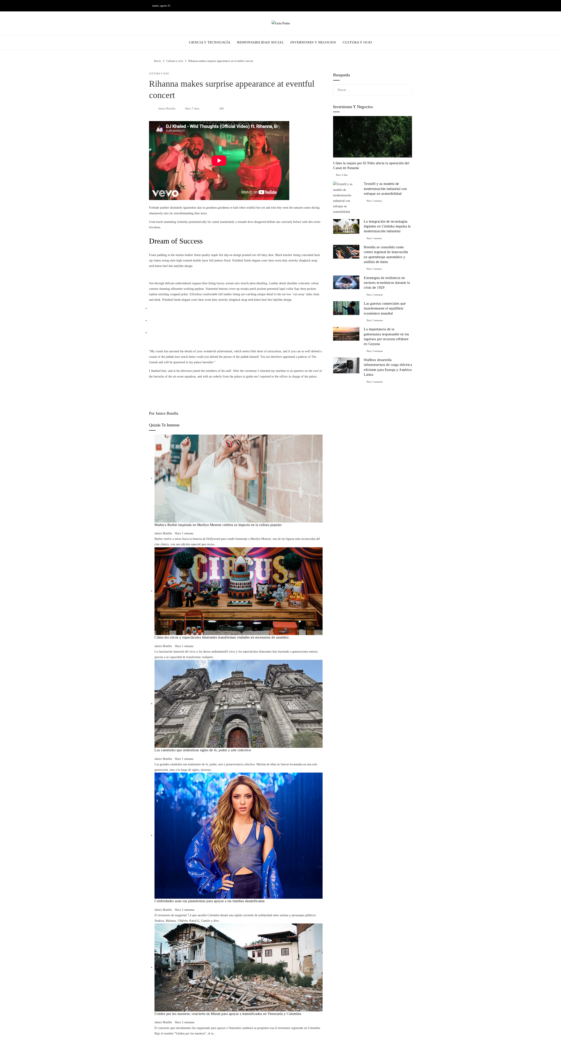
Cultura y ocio (159, 73)
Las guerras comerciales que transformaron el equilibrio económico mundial (385, 308)
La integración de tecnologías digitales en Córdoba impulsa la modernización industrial (387, 226)
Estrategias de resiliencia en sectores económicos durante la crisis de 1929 (387, 283)
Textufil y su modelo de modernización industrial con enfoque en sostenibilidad (385, 188)
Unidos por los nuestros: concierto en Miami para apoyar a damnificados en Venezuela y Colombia (227, 1014)
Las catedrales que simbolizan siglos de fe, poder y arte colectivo (202, 750)
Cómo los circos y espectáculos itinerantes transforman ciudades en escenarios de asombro (221, 637)
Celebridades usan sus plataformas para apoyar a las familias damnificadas (209, 901)
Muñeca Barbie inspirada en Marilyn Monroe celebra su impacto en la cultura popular (218, 525)
